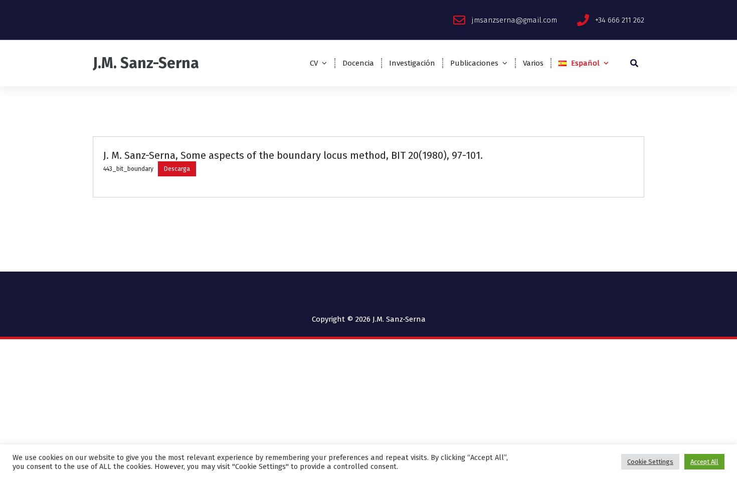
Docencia (358, 63)
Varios (533, 63)
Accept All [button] (704, 461)
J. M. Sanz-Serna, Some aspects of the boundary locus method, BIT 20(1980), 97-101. (293, 155)
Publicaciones (474, 63)
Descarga (177, 168)
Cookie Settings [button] (650, 461)
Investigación (412, 63)
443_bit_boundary (128, 168)
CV (314, 63)
